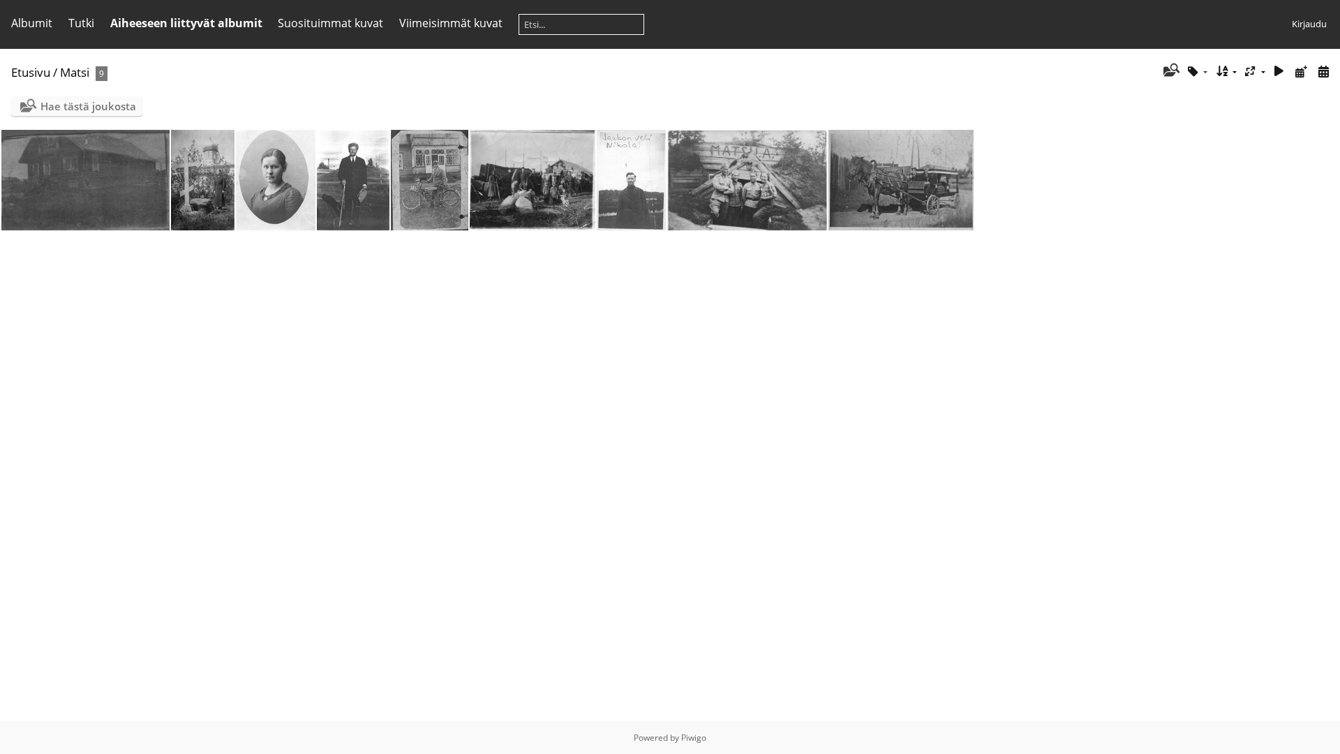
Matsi (74, 72)
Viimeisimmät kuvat (450, 23)
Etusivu (30, 72)
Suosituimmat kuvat (330, 23)
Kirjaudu (1309, 23)
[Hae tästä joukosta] (1170, 71)
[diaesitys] (1279, 71)
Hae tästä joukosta (88, 106)
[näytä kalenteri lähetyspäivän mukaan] (1301, 71)
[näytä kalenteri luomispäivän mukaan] (1323, 71)
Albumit (31, 23)
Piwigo (693, 738)
